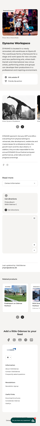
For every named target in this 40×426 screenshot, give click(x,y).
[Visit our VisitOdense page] (8, 340)
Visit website (12, 77)
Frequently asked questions (15, 374)
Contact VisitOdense (12, 371)
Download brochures (12, 398)
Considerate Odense (12, 401)
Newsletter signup (11, 386)
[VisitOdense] (11, 349)
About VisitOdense (12, 369)
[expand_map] (34, 218)
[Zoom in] (34, 244)
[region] (20, 234)
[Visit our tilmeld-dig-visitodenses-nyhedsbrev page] (20, 340)
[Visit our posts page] (31, 340)
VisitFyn (8, 403)
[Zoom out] (34, 250)
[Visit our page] (14, 340)
